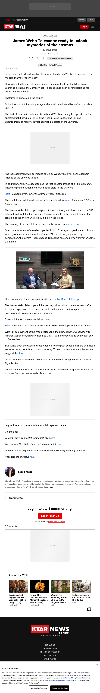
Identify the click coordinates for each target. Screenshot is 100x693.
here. (53, 437)
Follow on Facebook (50, 652)
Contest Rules (50, 648)
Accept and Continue (60, 688)
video (79, 359)
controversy (72, 224)
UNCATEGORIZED (50, 36)
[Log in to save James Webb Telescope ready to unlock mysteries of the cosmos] (43, 58)
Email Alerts (50, 659)
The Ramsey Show (20, 20)
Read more (48, 487)
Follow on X (50, 655)
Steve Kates (25, 471)
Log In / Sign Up (50, 516)
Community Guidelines (56, 522)
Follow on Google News (61, 58)
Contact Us (50, 645)
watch (67, 200)
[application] (50, 270)
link (21, 353)
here (47, 319)
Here (7, 193)
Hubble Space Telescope (66, 299)
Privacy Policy (81, 678)
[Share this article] (37, 58)
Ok (97, 664)
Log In (84, 27)
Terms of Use (70, 678)
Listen (91, 20)
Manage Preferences (39, 688)
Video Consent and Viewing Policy (57, 680)
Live (8, 20)
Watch (81, 20)
